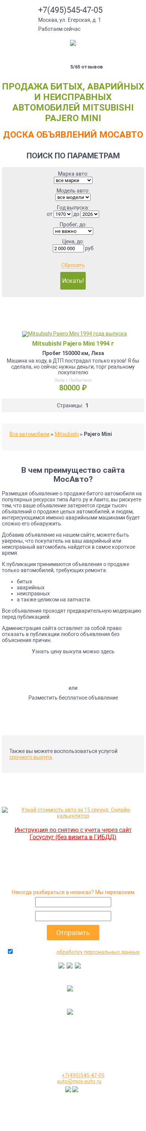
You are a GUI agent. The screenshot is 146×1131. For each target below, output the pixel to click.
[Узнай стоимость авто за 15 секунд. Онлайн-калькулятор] (73, 816)
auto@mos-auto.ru (79, 1081)
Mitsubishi (67, 434)
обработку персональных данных (98, 952)
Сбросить (73, 265)
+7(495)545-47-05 (70, 10)
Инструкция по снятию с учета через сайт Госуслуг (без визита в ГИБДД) (73, 833)
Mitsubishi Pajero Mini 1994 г (73, 343)
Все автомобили (29, 434)
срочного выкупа (30, 757)
